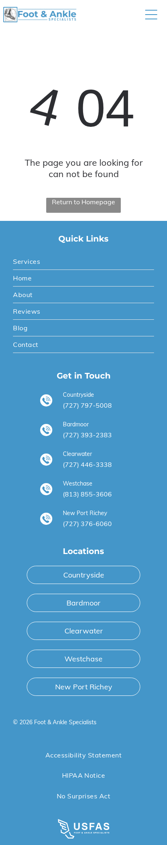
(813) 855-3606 (87, 494)
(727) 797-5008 (87, 405)
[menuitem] (83, 261)
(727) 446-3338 (87, 464)
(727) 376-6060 (87, 524)
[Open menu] (151, 15)
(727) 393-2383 (87, 435)
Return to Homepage (83, 202)
